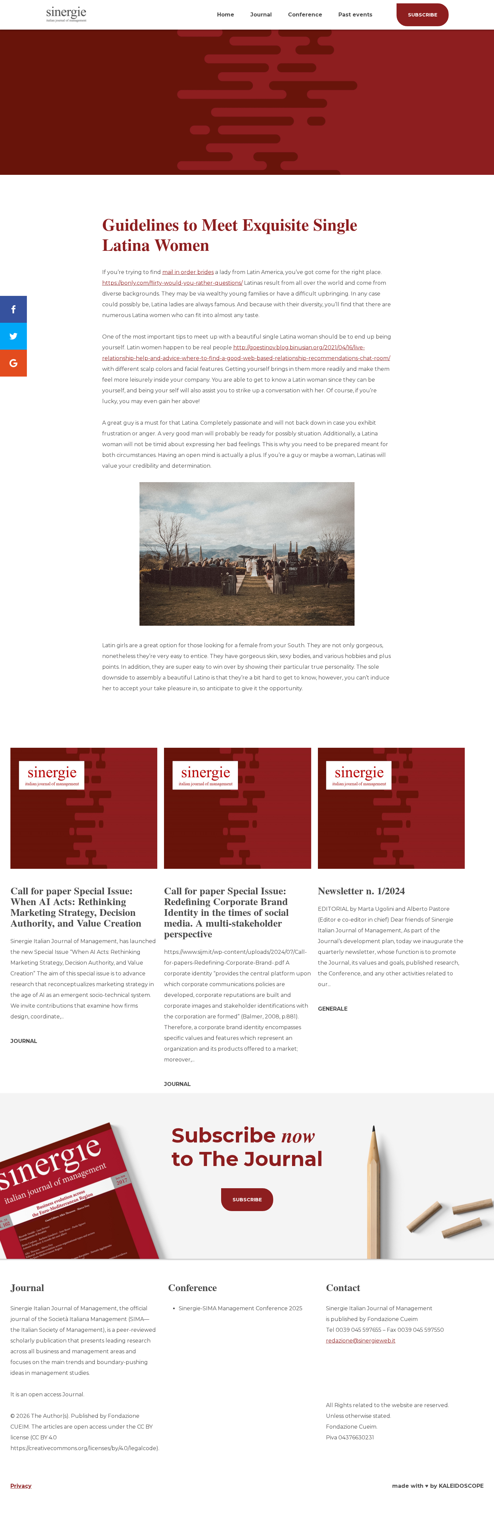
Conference (305, 14)
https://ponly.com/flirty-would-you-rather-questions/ (172, 283)
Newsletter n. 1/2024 (361, 890)
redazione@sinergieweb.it (361, 1340)
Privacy (21, 1486)
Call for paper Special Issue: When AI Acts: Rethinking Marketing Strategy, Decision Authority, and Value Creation (75, 906)
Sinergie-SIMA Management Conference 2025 (240, 1308)
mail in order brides (188, 272)
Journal (261, 14)
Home (225, 14)
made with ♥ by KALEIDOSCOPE (438, 1486)
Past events (355, 14)
